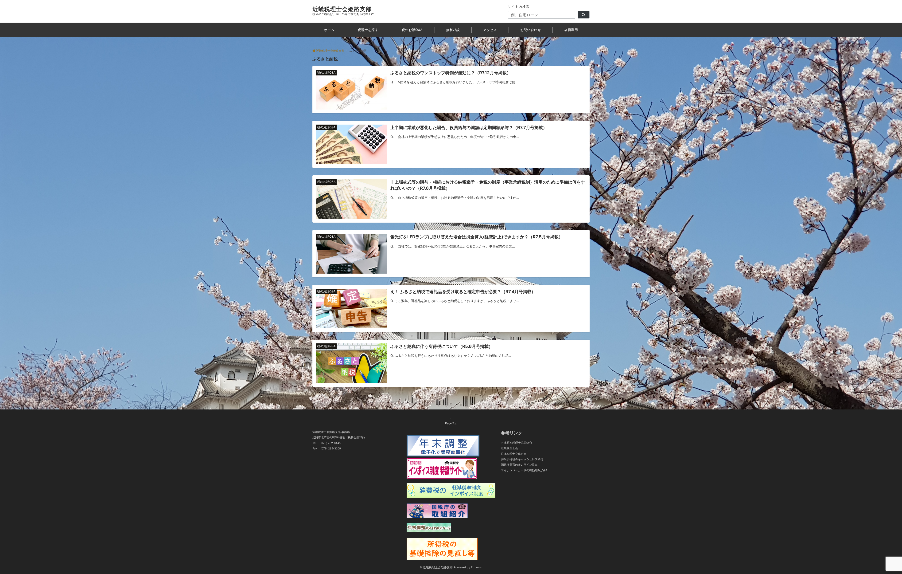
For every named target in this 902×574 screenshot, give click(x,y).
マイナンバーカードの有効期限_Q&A (524, 470)
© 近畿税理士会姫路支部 (436, 567)
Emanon (476, 567)
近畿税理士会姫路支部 (342, 9)
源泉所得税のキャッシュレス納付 (522, 459)
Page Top (451, 423)
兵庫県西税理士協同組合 (516, 442)
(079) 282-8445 (330, 443)
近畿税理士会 (509, 448)
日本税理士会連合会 (513, 454)
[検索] (584, 15)
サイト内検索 (519, 6)
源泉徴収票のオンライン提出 (519, 464)
